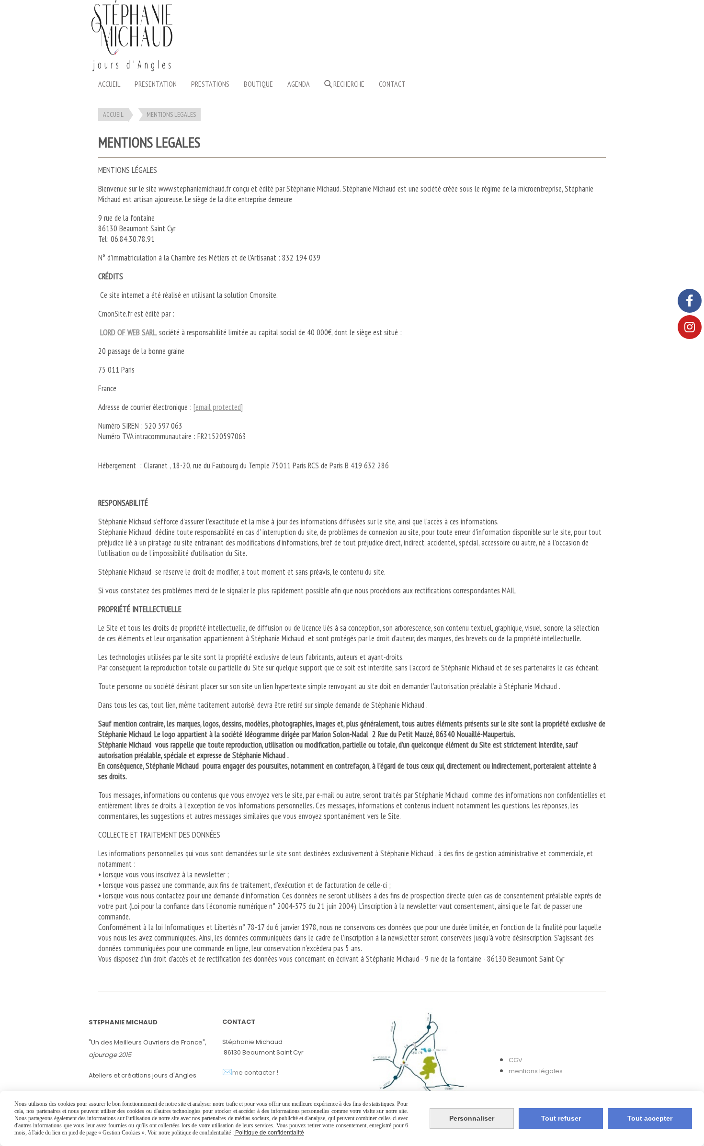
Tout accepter (649, 1118)
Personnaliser (471, 1118)
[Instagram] (690, 327)
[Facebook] (690, 301)
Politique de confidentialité (269, 1132)
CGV (515, 1060)
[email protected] (218, 407)
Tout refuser (561, 1118)
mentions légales (536, 1071)
